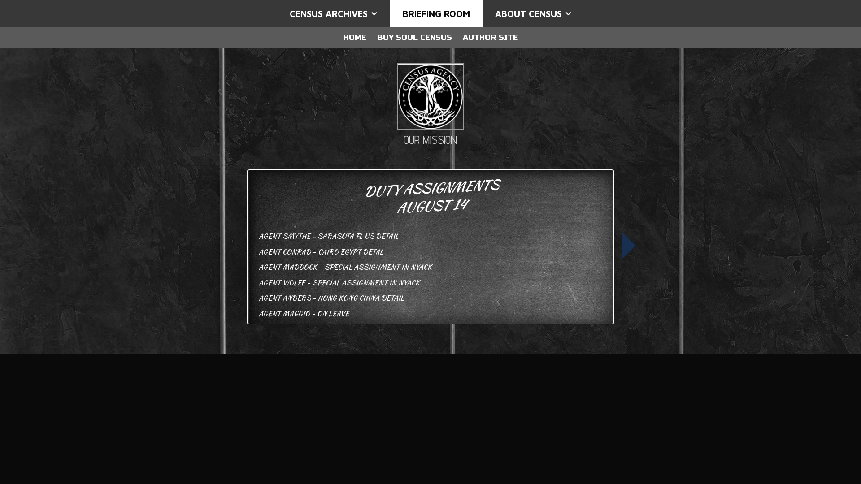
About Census (528, 14)
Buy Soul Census (414, 37)
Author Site (490, 37)
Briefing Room (436, 14)
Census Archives (329, 14)
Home (355, 37)
